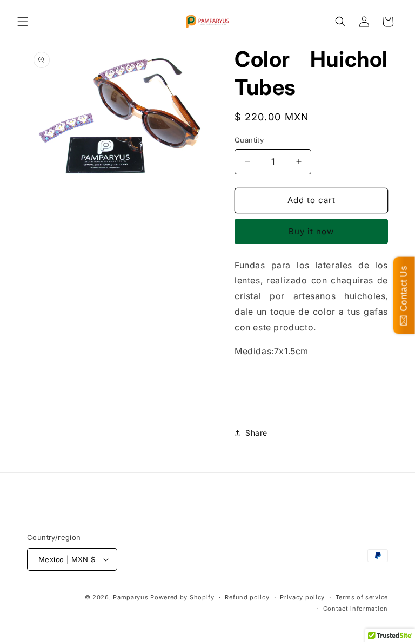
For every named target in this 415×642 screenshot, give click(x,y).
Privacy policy (302, 597)
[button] (23, 21)
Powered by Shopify (182, 597)
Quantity (249, 140)
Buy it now (311, 231)
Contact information (355, 608)
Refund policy (247, 597)
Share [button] (256, 432)
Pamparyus (130, 597)
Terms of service (362, 597)
